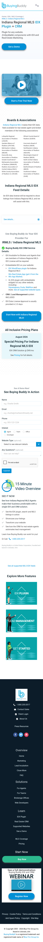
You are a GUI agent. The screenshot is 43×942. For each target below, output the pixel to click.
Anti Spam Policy (12, 918)
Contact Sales (23, 709)
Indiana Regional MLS (12, 125)
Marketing (21, 761)
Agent (9, 432)
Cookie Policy (15, 914)
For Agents (21, 788)
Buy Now (22, 859)
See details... (9, 219)
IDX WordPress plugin (17, 268)
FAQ (21, 775)
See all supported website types (27, 290)
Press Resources (21, 726)
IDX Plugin (21, 817)
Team (18, 432)
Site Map (34, 918)
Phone (4, 418)
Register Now (21, 896)
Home (21, 756)
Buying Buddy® (10, 934)
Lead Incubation (21, 765)
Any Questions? (12, 450)
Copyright (25, 918)
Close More (21, 770)
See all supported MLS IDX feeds (21, 566)
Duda (22, 287)
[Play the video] (21, 85)
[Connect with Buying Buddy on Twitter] (21, 735)
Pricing (17, 355)
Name (4, 400)
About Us (23, 719)
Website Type (11, 440)
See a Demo (21, 831)
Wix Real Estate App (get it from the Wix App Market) (23, 275)
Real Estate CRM (22, 821)
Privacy (5, 914)
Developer (10, 435)
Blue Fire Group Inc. (31, 937)
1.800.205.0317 (18, 539)
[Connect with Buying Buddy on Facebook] (15, 735)
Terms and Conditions (31, 914)
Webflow (29, 287)
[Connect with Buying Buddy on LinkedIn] (26, 735)
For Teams (21, 793)
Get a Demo (14, 47)
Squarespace (13, 287)
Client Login (23, 714)
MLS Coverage (21, 839)
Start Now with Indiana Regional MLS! (21, 316)
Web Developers (21, 803)
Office (28, 432)
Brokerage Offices (21, 798)
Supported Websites (21, 826)
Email (4, 409)
